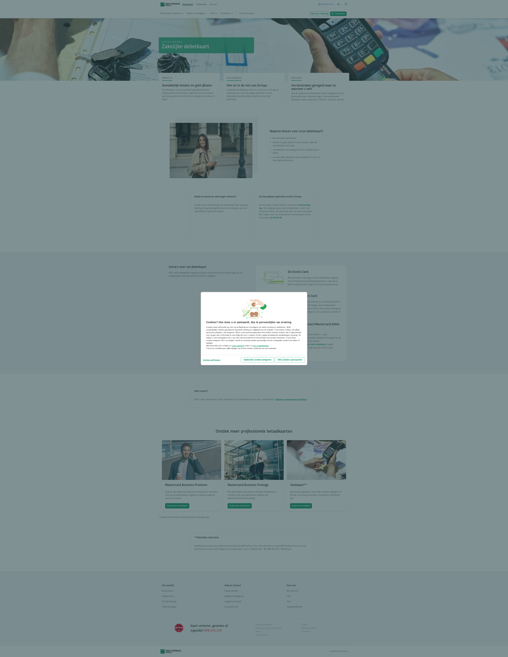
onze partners (238, 346)
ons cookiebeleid (260, 346)
